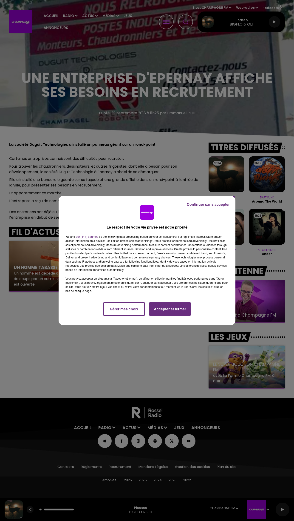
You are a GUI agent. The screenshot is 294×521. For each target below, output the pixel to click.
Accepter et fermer (170, 309)
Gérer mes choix (124, 309)
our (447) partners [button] (87, 236)
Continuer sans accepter (208, 204)
